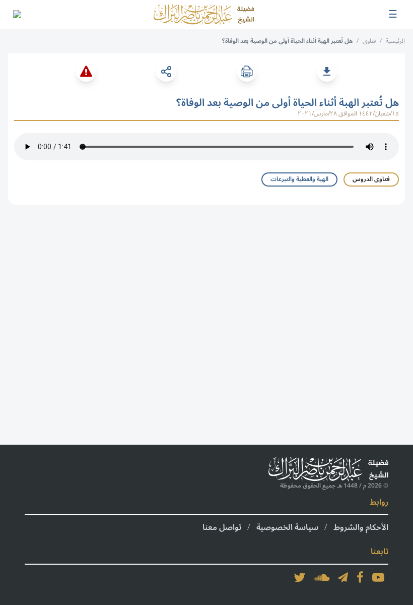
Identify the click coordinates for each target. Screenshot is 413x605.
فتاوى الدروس (371, 179)
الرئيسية (395, 41)
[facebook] (360, 577)
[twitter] (300, 577)
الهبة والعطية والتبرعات (299, 179)
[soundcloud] (322, 577)
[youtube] (378, 577)
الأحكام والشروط (360, 527)
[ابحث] (16, 14)
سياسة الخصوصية (287, 527)
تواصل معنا (221, 527)
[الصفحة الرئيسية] (204, 14)
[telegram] (343, 577)
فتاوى (369, 41)
